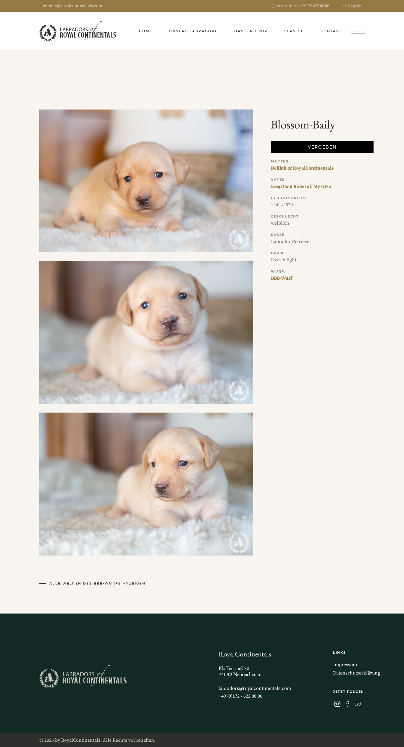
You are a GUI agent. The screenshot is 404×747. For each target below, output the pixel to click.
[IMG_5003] (146, 332)
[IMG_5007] (146, 484)
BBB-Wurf (281, 278)
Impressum (345, 665)
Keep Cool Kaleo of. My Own (301, 186)
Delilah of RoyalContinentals (302, 168)
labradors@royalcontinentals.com (70, 6)
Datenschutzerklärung (356, 673)
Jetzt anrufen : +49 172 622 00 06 (300, 6)
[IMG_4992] (146, 181)
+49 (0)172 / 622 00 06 (240, 696)
